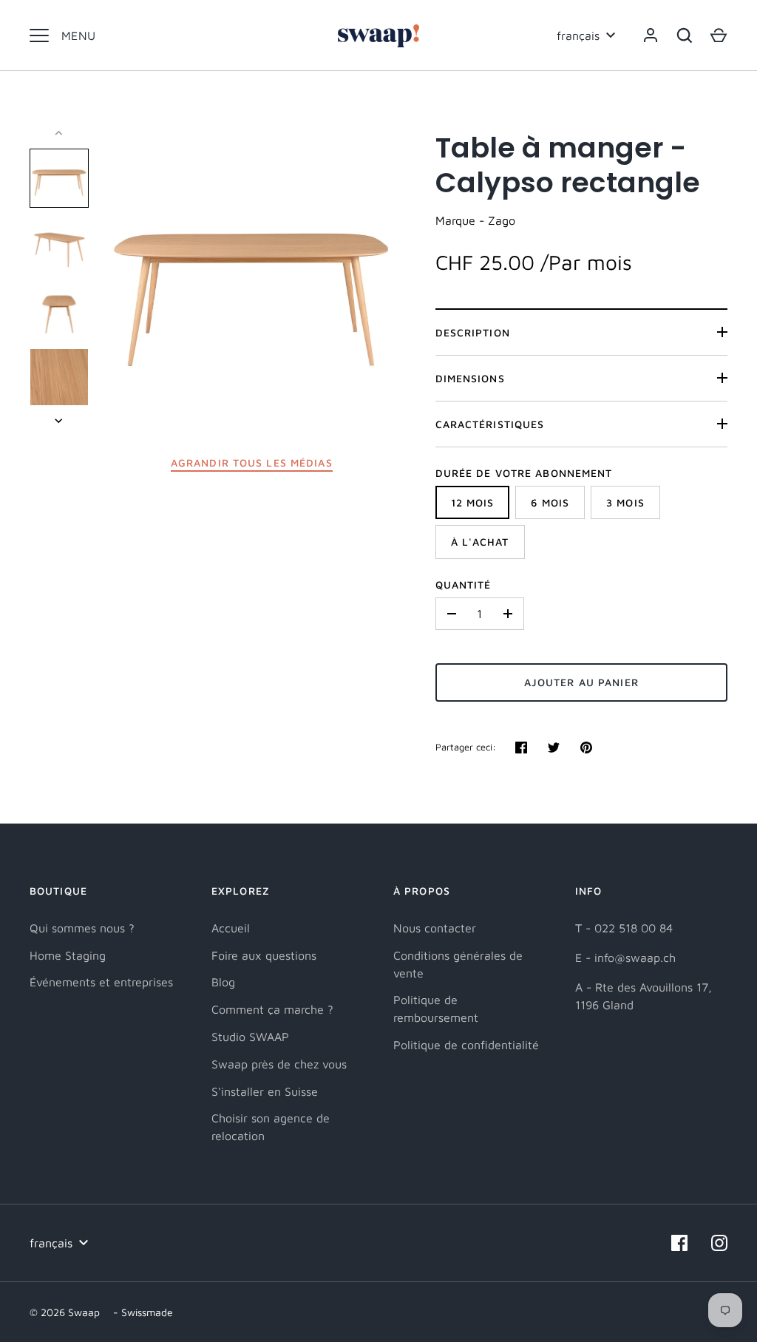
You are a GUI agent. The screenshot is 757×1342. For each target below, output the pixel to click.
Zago (501, 220)
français (578, 35)
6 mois (550, 502)
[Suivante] (60, 420)
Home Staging (68, 955)
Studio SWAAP (250, 1036)
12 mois (473, 502)
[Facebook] (679, 1243)
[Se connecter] (650, 35)
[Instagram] (719, 1243)
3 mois (625, 502)
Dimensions (470, 378)
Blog (223, 982)
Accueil (230, 928)
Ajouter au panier (581, 682)
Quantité (463, 584)
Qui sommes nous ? (82, 928)
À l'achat (480, 541)
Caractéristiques (490, 424)
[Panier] (718, 35)
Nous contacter (434, 928)
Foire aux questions (263, 955)
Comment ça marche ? (272, 1009)
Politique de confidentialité (466, 1044)
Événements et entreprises (101, 982)
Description (472, 332)
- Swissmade (143, 1312)
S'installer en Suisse (264, 1091)
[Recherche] (684, 35)
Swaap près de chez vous (279, 1064)
